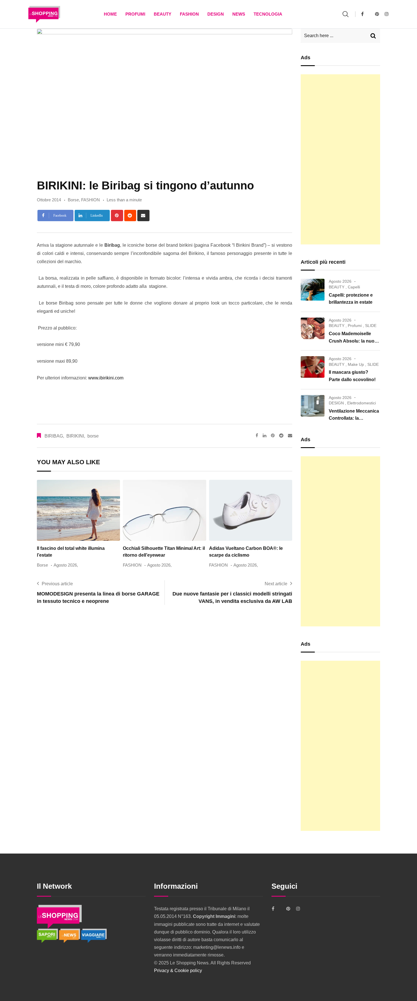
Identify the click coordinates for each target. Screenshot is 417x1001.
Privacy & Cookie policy (178, 970)
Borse (73, 199)
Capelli (354, 287)
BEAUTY (162, 14)
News (238, 14)
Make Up (356, 364)
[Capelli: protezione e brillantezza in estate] (313, 289)
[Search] (345, 14)
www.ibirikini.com (105, 377)
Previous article (57, 583)
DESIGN (215, 14)
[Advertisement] (340, 159)
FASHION (189, 14)
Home (110, 14)
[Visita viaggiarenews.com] (94, 935)
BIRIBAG (54, 436)
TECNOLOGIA (268, 14)
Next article (276, 583)
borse (93, 436)
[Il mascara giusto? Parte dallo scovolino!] (313, 367)
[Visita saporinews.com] (48, 935)
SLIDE (370, 325)
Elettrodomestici (361, 403)
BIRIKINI (75, 436)
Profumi (135, 14)
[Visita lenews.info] (70, 935)
